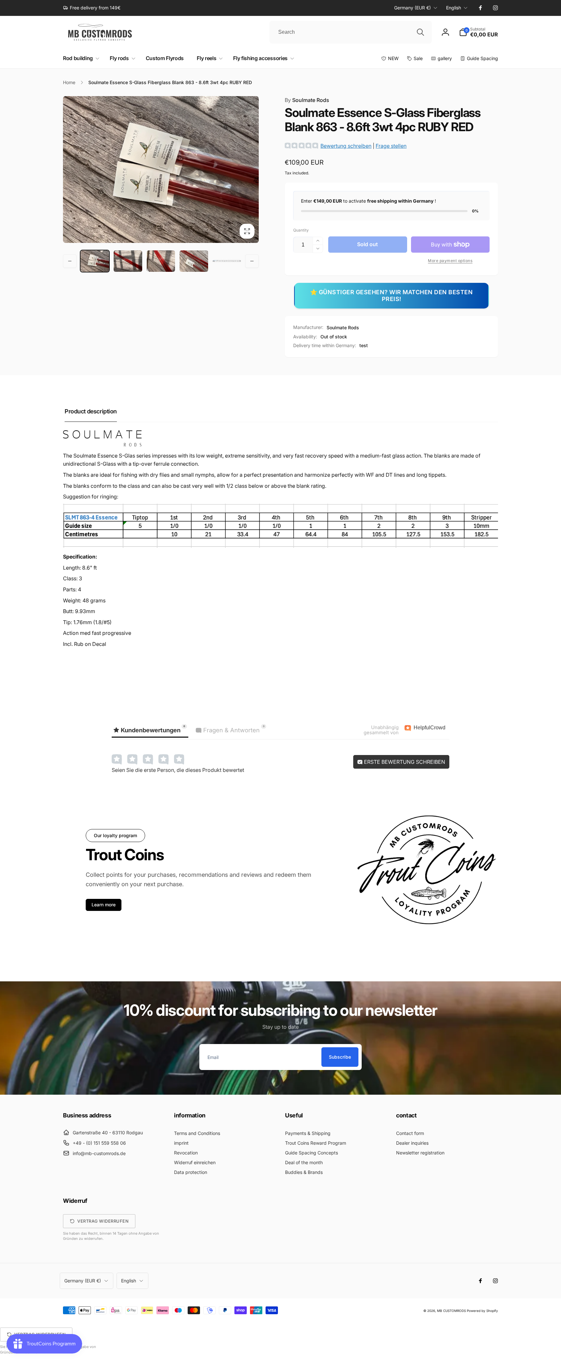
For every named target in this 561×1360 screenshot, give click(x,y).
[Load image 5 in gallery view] (227, 261)
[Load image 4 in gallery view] (194, 261)
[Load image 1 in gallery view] (95, 261)
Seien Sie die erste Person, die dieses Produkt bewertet (178, 770)
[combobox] (350, 32)
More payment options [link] (450, 260)
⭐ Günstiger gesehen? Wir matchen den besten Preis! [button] (391, 296)
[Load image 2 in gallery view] (128, 261)
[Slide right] (252, 261)
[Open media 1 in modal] (161, 169)
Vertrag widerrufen (103, 1221)
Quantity (301, 230)
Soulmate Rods (307, 100)
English (453, 7)
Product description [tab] (91, 411)
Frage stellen (391, 146)
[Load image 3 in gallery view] (161, 261)
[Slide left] (70, 261)
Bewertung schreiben (345, 146)
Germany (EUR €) (412, 7)
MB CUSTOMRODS (451, 1311)
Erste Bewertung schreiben (404, 762)
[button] (478, 32)
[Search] (420, 32)
